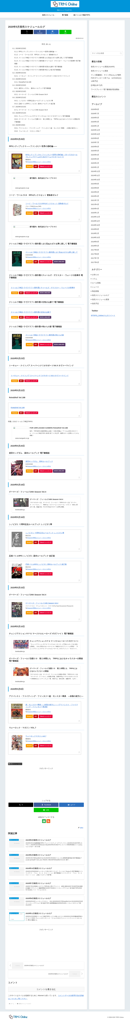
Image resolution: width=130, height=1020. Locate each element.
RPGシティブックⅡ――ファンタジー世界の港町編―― (38, 51)
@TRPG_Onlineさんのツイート (103, 315)
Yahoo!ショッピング (45, 166)
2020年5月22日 (21, 79)
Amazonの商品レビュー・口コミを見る (39, 162)
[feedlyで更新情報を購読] (44, 821)
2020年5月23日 (21, 73)
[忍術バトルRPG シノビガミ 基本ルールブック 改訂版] (17, 570)
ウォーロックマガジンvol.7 (36, 736)
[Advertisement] (46, 783)
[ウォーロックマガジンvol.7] (17, 742)
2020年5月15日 (21, 107)
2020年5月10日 (21, 113)
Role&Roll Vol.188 (25, 82)
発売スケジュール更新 (99, 71)
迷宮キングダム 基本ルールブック (39, 461)
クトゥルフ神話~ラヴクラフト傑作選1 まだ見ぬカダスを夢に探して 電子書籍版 (46, 57)
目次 (43, 44)
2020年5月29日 (21, 48)
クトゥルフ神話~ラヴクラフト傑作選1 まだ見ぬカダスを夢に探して (52, 252)
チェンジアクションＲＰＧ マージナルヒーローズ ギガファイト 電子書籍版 (44, 116)
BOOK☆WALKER (59, 261)
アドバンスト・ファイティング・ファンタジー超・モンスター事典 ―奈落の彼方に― (48, 128)
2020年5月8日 (20, 125)
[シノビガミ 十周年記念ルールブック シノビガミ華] (17, 539)
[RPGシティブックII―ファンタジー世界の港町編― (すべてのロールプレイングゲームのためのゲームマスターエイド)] (17, 161)
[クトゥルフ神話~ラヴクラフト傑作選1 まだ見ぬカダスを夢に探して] (17, 258)
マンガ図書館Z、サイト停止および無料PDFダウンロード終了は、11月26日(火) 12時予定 (106, 78)
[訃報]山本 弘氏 (97, 85)
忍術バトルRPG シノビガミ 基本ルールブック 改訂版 (37, 103)
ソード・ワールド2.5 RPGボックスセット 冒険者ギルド (38, 54)
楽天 (36, 166)
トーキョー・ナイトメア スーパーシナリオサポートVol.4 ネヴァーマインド (44, 76)
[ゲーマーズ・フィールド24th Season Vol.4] (17, 609)
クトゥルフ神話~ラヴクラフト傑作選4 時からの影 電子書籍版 (40, 70)
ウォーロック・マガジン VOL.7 (29, 131)
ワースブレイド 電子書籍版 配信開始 (105, 89)
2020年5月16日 (21, 97)
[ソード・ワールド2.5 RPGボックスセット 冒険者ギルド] (17, 210)
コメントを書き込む (46, 989)
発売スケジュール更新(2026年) (103, 67)
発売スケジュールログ (16, 764)
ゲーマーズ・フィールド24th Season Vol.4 (33, 94)
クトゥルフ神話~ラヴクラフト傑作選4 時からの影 (45, 335)
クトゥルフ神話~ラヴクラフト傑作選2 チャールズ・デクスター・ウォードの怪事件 (43, 288)
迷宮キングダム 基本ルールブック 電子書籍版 (35, 88)
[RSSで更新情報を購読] (48, 821)
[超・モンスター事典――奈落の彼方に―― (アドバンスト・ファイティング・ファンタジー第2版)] (17, 711)
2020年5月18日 (21, 91)
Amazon (29, 166)
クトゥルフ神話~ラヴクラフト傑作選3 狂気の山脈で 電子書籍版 (40, 66)
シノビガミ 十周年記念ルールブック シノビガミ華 (36, 100)
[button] (121, 53)
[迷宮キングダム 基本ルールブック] (17, 468)
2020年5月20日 (21, 85)
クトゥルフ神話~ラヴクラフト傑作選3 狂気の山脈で (31, 312)
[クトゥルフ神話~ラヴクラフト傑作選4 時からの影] (17, 341)
